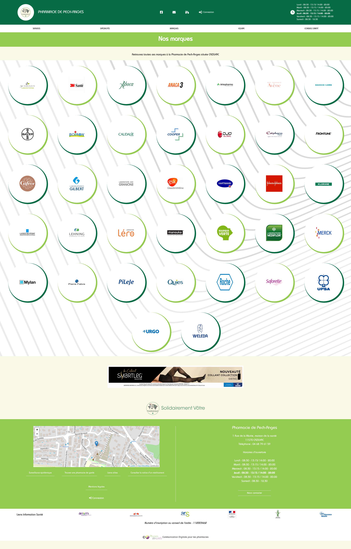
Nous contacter (254, 493)
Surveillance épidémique (40, 473)
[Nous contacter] (174, 12)
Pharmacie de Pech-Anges (61, 12)
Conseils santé (311, 29)
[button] (96, 444)
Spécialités (105, 29)
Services (36, 29)
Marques (174, 29)
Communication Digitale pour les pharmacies (185, 537)
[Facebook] (161, 12)
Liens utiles (112, 473)
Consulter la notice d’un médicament (147, 473)
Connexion (208, 12)
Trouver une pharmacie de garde (79, 473)
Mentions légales (96, 487)
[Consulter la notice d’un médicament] (187, 12)
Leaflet (132, 466)
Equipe (241, 29)
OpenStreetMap (144, 466)
